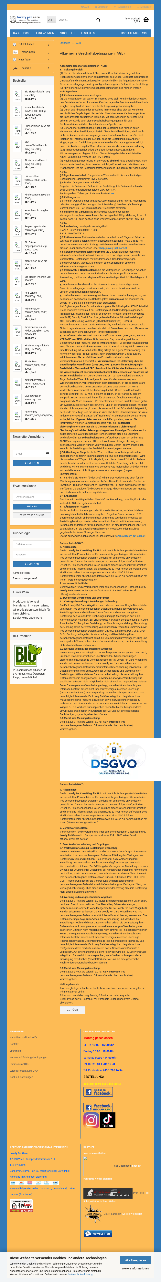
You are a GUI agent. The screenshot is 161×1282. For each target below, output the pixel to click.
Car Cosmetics (122, 1165)
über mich (15, 1050)
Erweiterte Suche (32, 515)
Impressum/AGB (19, 1064)
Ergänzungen (45, 33)
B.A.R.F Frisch (21, 33)
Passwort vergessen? (25, 578)
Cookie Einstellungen (21, 1077)
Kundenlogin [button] (123, 6)
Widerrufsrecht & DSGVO (24, 1070)
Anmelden (32, 463)
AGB (86, 6)
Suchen (32, 506)
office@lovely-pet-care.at (130, 535)
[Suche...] (98, 19)
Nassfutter (67, 33)
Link (111, 193)
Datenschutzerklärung (80, 1274)
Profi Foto (138, 1192)
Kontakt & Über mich (134, 33)
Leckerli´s (88, 33)
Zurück (72, 1009)
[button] (101, 7)
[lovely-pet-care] (25, 19)
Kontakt (14, 1044)
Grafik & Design (112, 1213)
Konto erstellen (21, 572)
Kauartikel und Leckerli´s (23, 1037)
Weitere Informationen (135, 1268)
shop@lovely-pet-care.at (113, 248)
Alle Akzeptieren (135, 1260)
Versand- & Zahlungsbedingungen (28, 1057)
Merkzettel (145, 6)
